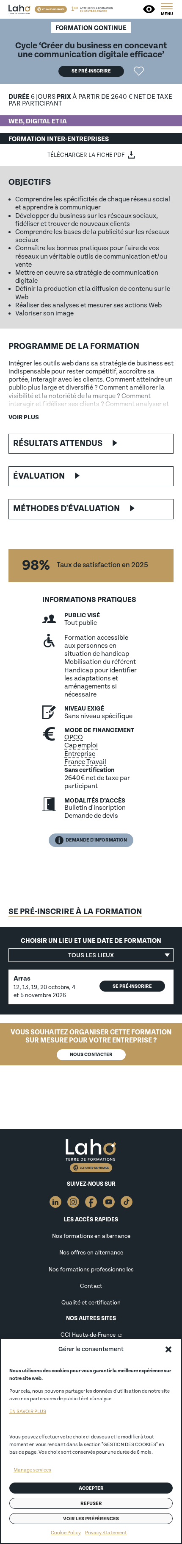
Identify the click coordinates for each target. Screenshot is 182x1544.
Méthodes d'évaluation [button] (66, 509)
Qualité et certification (91, 1302)
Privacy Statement (106, 1533)
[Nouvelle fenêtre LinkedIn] (55, 1202)
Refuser (91, 1503)
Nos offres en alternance (91, 1252)
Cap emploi (81, 745)
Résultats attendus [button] (57, 443)
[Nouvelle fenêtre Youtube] (109, 1202)
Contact (91, 1286)
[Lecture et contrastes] (149, 9)
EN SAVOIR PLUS (27, 1411)
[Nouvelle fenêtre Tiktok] (126, 1202)
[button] (168, 1349)
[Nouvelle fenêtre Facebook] (91, 1202)
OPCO (73, 737)
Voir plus (23, 417)
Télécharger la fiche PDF (85, 155)
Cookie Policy (66, 1533)
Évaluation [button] (39, 476)
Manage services (32, 1470)
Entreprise (79, 754)
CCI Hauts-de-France (88, 1335)
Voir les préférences (91, 1519)
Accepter (91, 1488)
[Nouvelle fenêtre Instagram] (73, 1202)
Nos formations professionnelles (91, 1269)
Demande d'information (96, 840)
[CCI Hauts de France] (51, 9)
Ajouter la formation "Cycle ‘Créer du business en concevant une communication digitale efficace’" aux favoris (138, 71)
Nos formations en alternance (91, 1236)
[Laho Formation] (19, 9)
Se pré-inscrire (91, 71)
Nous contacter (91, 1054)
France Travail (85, 762)
